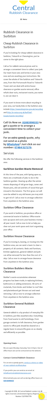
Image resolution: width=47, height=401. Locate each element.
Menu (25, 19)
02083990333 (30, 122)
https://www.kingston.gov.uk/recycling (26, 109)
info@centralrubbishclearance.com (17, 373)
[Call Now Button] (41, 396)
